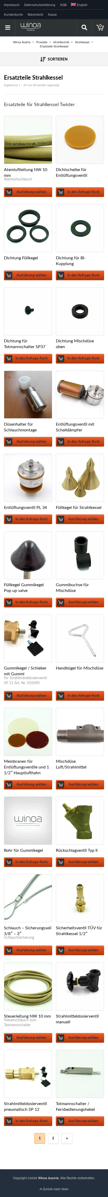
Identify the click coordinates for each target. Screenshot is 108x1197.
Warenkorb (35, 14)
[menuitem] (78, 4)
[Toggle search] (84, 28)
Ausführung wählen (31, 192)
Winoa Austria (48, 1178)
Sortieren (57, 59)
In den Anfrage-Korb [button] (83, 192)
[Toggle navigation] (8, 28)
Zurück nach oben (55, 1189)
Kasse (52, 14)
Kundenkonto (13, 14)
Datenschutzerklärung (39, 5)
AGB (63, 5)
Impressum (12, 5)
